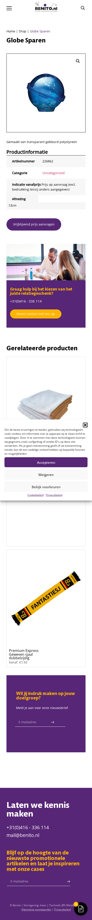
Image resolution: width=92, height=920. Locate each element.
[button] (85, 425)
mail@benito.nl (22, 835)
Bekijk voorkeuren (46, 486)
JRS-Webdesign (71, 905)
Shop (22, 31)
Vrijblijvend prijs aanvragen (33, 224)
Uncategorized (53, 173)
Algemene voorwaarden (36, 909)
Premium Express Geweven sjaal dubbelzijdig (24, 654)
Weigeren (46, 474)
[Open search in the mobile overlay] (83, 8)
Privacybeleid (54, 495)
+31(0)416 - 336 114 (26, 301)
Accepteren (46, 462)
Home (10, 31)
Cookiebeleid (35, 495)
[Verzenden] (52, 722)
